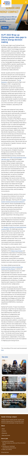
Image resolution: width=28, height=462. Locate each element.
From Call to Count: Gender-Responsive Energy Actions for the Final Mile (12, 368)
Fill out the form (5, 452)
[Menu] (26, 2)
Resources (4, 433)
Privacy (3, 457)
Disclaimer (3, 458)
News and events (6, 435)
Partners (4, 431)
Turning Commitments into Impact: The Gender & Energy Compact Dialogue (13, 401)
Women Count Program (17, 251)
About (3, 428)
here (2, 350)
